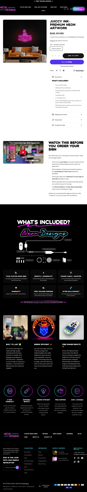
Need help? (80, 70)
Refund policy (6, 486)
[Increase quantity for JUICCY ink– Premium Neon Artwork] (59, 55)
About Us (36, 437)
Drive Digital (25, 483)
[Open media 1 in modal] (25, 41)
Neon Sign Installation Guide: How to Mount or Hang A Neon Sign (63, 453)
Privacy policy (14, 486)
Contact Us (48, 437)
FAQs (25, 437)
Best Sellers (27, 452)
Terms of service (22, 486)
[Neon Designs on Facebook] (75, 458)
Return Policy (42, 464)
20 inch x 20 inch (56, 48)
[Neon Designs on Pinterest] (78, 462)
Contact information (8, 488)
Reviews (45, 433)
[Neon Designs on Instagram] (78, 458)
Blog (79, 433)
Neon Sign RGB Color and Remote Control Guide (63, 459)
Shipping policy (30, 486)
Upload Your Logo (78, 9)
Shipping (52, 40)
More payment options (67, 66)
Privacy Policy (42, 458)
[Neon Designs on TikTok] (75, 462)
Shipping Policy (42, 461)
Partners (70, 433)
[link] (15, 327)
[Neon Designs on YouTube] (82, 458)
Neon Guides (57, 433)
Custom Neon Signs (30, 433)
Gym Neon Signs (28, 461)
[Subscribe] (17, 467)
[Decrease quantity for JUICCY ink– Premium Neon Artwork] (52, 55)
